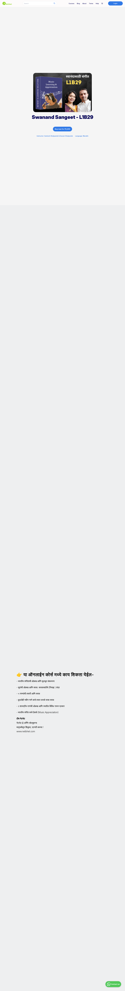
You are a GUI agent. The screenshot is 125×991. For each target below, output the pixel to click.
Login (115, 3)
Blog (78, 3)
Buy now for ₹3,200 (62, 129)
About (84, 3)
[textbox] (62, 674)
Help (97, 3)
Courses (71, 3)
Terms (91, 3)
